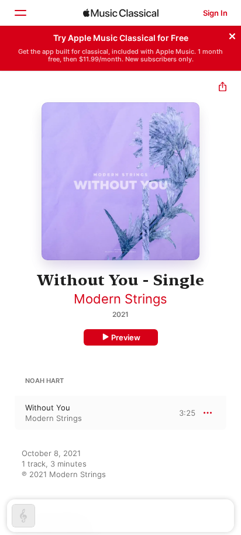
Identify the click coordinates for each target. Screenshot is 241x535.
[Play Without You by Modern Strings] (7, 412)
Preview (125, 337)
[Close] (232, 34)
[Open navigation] (20, 13)
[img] (121, 13)
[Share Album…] (222, 88)
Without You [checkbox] (47, 407)
